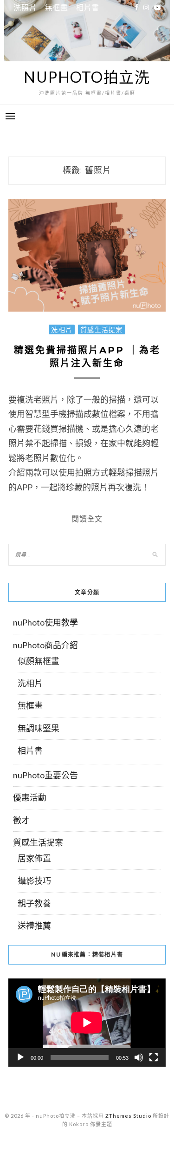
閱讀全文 (87, 518)
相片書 (87, 7)
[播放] (20, 1057)
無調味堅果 (38, 728)
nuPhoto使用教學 (45, 622)
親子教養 (34, 903)
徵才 (21, 820)
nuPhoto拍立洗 (87, 77)
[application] (86, 1022)
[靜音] (138, 1057)
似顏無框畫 (38, 661)
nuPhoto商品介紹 (45, 645)
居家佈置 (34, 858)
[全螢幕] (153, 1057)
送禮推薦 (34, 925)
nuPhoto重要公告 (45, 775)
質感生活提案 (101, 329)
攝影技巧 (34, 880)
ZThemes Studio (128, 1116)
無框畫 (56, 7)
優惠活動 (29, 797)
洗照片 (25, 7)
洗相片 (61, 329)
